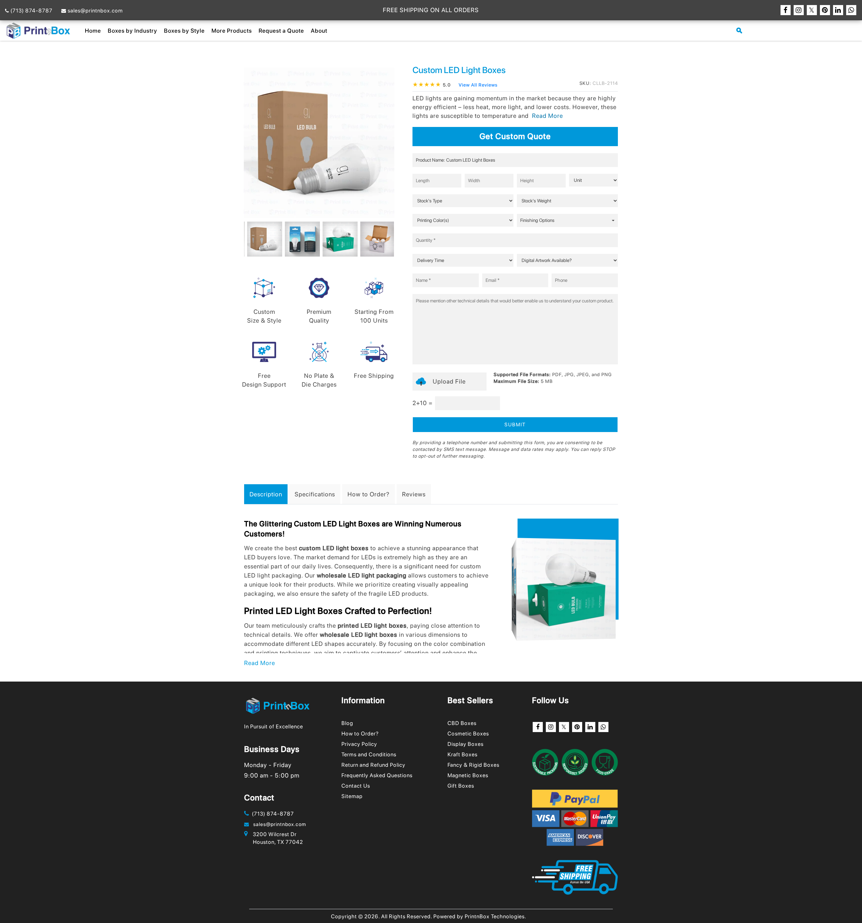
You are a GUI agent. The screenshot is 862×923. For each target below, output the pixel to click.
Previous (242, 242)
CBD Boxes (461, 723)
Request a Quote (281, 30)
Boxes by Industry (132, 30)
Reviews (414, 494)
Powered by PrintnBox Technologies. (479, 916)
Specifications (315, 494)
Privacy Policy (359, 744)
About (319, 30)
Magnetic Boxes (467, 775)
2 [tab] (290, 230)
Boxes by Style (184, 30)
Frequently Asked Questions (376, 775)
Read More (259, 662)
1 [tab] (280, 230)
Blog (347, 723)
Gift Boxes (460, 786)
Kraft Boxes (462, 754)
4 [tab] (310, 230)
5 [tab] (321, 230)
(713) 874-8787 (31, 10)
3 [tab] (300, 230)
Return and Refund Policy (373, 765)
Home (93, 30)
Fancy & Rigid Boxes (473, 765)
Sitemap (352, 796)
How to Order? (368, 494)
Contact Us (355, 786)
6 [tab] (331, 230)
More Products (231, 30)
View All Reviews (478, 85)
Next (395, 242)
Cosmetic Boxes (468, 733)
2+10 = (422, 402)
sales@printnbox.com (94, 10)
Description (266, 494)
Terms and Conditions (368, 754)
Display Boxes (465, 744)
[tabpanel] (262, 239)
